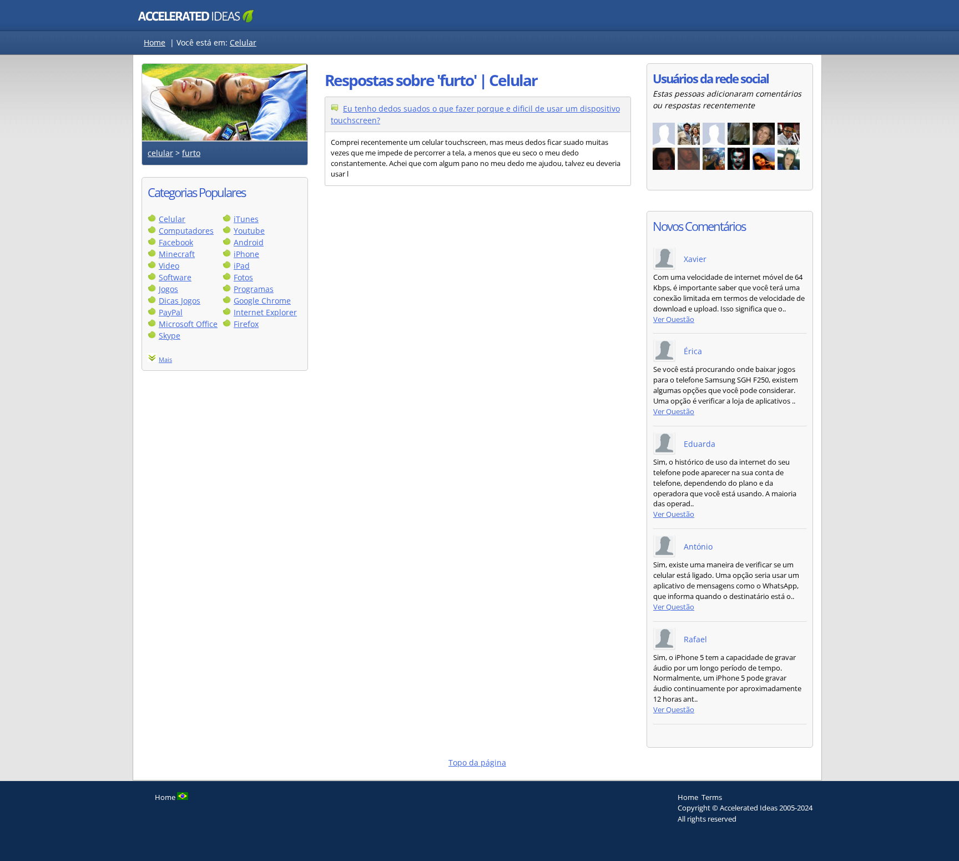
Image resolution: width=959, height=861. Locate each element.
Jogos (168, 289)
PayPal (171, 312)
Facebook (176, 242)
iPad (242, 265)
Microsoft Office (188, 324)
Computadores (186, 230)
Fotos (243, 277)
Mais (165, 359)
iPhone (246, 254)
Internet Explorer (265, 312)
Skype (169, 335)
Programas (254, 289)
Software (175, 277)
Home (154, 42)
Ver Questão (673, 319)
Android (249, 242)
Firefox (246, 324)
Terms (711, 797)
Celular (243, 42)
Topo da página (477, 762)
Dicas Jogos (179, 300)
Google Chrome (262, 300)
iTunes (246, 219)
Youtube (249, 230)
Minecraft (177, 254)
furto (191, 153)
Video (169, 265)
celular (160, 153)
